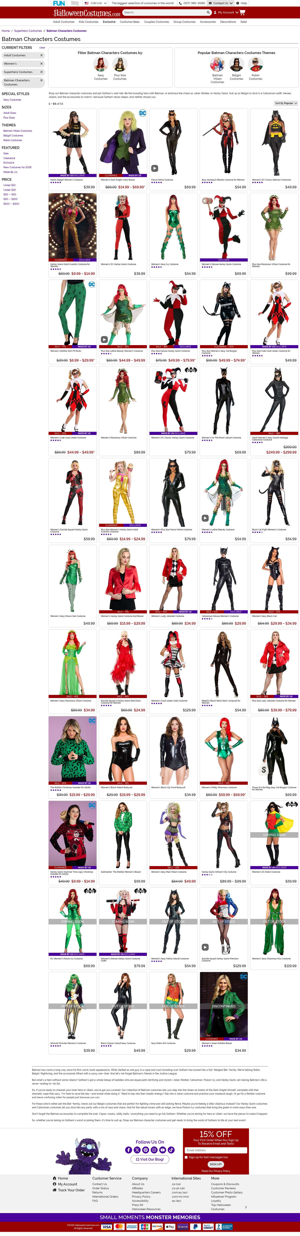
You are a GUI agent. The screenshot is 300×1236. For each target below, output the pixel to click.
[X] (137, 1150)
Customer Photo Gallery (227, 1192)
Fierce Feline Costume (162, 180)
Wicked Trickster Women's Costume (68, 1043)
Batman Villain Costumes (17, 131)
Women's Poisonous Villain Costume (118, 438)
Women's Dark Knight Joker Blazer (118, 180)
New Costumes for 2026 (17, 167)
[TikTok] (171, 1150)
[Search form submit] (208, 12)
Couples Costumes (156, 21)
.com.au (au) (180, 1192)
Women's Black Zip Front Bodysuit (168, 787)
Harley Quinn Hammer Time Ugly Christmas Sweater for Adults (71, 873)
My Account (67, 1184)
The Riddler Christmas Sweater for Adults (70, 787)
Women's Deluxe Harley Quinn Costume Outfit (120, 959)
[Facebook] (128, 1150)
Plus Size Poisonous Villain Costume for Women (271, 265)
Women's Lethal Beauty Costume (218, 529)
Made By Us (10, 172)
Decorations (228, 21)
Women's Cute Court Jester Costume (68, 438)
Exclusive (109, 21)
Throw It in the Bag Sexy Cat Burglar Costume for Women (274, 788)
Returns (97, 1192)
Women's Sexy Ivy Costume (164, 264)
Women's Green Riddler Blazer (217, 1043)
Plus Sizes (9, 117)
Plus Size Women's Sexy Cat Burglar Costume (219, 352)
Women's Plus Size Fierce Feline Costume (171, 529)
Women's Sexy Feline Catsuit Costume (170, 958)
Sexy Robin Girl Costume (163, 1043)
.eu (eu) (176, 1200)
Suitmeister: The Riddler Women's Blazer (121, 872)
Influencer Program (223, 1196)
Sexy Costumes (12, 99)
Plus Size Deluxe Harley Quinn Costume (170, 351)
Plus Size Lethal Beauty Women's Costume (122, 351)
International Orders (105, 1196)
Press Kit (137, 1205)
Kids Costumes (88, 21)
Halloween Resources (146, 1209)
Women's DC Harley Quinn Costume (118, 264)
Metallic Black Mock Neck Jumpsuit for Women (221, 702)
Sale (6, 153)
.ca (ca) (176, 1184)
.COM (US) (96, 3)
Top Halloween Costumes (221, 1207)
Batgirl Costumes (13, 135)
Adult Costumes (63, 21)
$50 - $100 (10, 199)
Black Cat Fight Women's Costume (269, 529)
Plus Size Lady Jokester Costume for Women (274, 701)
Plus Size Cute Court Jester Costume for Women (271, 352)
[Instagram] (154, 1150)
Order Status (100, 1188)
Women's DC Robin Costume (266, 872)
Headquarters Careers (146, 1192)
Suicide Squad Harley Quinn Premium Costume (220, 959)
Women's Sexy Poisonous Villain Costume (70, 701)
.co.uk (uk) (178, 1188)
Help (244, 3)
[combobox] (163, 12)
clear (42, 47)
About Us (138, 1184)
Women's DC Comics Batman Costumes (271, 180)
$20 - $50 (9, 194)
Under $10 (9, 185)
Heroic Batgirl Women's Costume (66, 180)
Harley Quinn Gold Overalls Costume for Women (70, 265)
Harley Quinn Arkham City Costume (219, 872)
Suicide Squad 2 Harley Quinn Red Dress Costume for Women (121, 702)
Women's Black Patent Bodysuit (116, 787)
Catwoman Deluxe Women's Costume (220, 616)
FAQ (95, 1200)
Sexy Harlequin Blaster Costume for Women (223, 180)
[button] (226, 12)
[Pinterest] (145, 1150)
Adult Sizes (9, 113)
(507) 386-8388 (194, 3)
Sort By (284, 103)
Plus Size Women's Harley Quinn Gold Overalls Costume (119, 530)
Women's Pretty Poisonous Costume (219, 787)
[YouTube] (162, 1150)
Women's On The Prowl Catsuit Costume (221, 438)
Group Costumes (184, 21)
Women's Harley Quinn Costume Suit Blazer (122, 616)
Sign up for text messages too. (208, 1157)
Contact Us (220, 3)
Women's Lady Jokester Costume (167, 616)
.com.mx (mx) (180, 1196)
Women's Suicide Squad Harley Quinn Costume (69, 530)
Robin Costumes (12, 140)
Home (63, 1178)
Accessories (208, 21)
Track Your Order (71, 1190)
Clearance (9, 158)
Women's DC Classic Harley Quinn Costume (172, 438)
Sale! (243, 21)
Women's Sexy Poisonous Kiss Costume (271, 958)
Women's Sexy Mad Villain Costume (168, 872)
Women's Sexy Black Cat (264, 616)
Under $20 (9, 190)
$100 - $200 (11, 203)
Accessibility (140, 1200)
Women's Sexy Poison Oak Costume (67, 616)
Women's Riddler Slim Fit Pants (65, 351)
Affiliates (137, 1188)
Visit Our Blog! (151, 1159)
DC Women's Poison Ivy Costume (66, 958)
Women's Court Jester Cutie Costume (169, 701)
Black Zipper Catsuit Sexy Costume (118, 1043)
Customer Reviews (223, 1188)
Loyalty (216, 1200)
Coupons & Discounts (225, 1184)
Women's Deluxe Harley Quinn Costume (221, 264)
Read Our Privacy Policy (216, 1171)
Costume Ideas (130, 21)
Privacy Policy (141, 1196)
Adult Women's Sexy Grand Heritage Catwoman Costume (270, 439)
